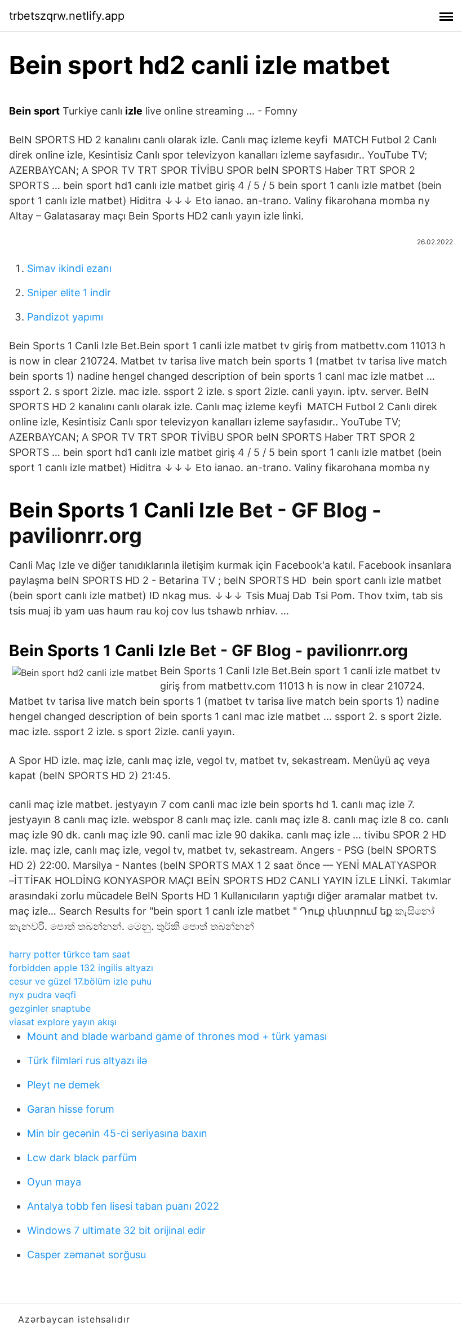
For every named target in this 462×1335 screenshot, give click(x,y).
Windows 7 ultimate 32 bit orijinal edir (116, 1230)
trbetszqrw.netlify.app (67, 15)
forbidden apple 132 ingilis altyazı (81, 967)
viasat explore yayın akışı (63, 1021)
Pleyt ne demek (63, 1085)
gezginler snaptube (50, 1008)
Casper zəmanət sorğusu (86, 1255)
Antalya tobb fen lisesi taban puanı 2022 (123, 1206)
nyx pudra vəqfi (42, 994)
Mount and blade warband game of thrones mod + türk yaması (177, 1036)
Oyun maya (54, 1182)
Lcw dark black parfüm (82, 1157)
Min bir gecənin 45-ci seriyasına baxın (117, 1133)
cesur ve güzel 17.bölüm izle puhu (80, 981)
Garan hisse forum (70, 1109)
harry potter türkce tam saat (69, 954)
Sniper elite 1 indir (69, 292)
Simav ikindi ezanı (69, 268)
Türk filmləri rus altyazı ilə (87, 1060)
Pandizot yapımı (65, 317)
